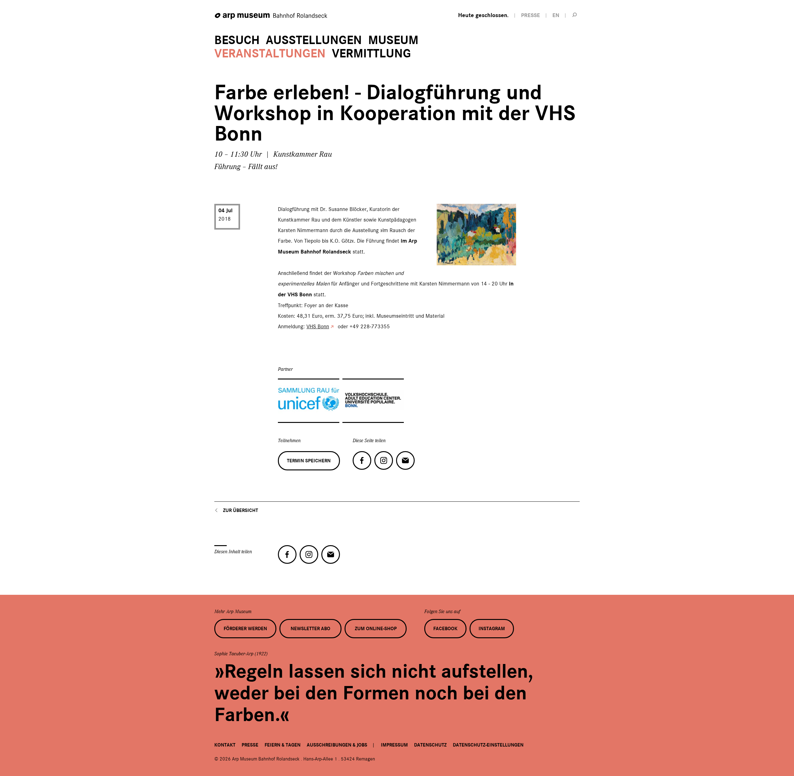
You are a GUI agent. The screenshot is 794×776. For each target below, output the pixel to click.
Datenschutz (430, 745)
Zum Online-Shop (376, 628)
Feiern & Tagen (283, 745)
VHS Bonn (317, 326)
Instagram (492, 628)
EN (555, 15)
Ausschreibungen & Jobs (337, 745)
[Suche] (575, 14)
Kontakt (224, 745)
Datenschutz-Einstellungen (488, 745)
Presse (250, 745)
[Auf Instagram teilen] (383, 460)
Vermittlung (371, 53)
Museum (393, 40)
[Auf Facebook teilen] (362, 460)
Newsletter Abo (310, 628)
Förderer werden (245, 628)
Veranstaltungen (270, 53)
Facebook (445, 628)
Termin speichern (309, 461)
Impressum (394, 745)
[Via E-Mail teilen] (405, 460)
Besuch (237, 40)
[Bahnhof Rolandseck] (271, 16)
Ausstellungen (314, 40)
